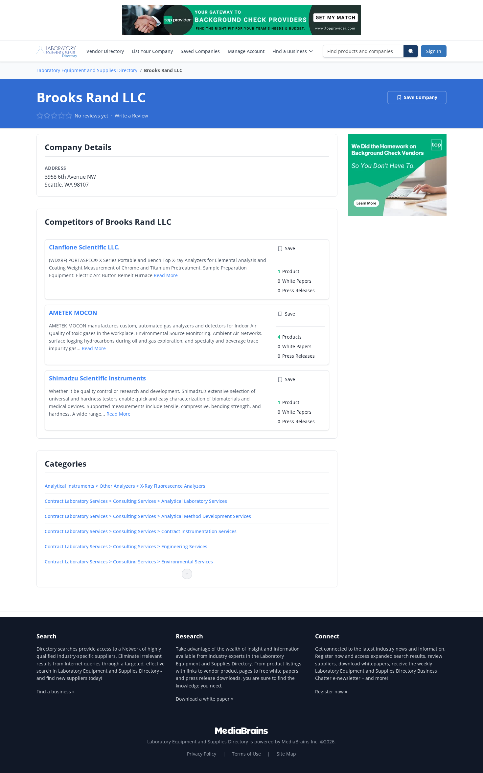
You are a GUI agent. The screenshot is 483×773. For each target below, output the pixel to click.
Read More (166, 275)
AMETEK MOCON (73, 313)
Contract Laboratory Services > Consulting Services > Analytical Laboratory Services (136, 501)
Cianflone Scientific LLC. (84, 247)
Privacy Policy (201, 754)
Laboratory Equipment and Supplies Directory (86, 70)
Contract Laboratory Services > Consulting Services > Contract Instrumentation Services (141, 531)
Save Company (420, 97)
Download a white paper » (204, 699)
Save (290, 248)
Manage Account (246, 51)
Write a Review (131, 115)
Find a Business (289, 51)
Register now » (331, 691)
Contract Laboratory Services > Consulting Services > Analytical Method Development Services (148, 516)
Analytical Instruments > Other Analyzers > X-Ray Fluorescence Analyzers (125, 486)
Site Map (286, 754)
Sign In (433, 51)
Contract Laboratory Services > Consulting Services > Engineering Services (126, 546)
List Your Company (152, 51)
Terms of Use (246, 754)
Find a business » (55, 691)
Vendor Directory (105, 51)
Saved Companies (200, 51)
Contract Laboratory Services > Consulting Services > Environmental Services (129, 561)
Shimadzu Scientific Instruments (97, 378)
